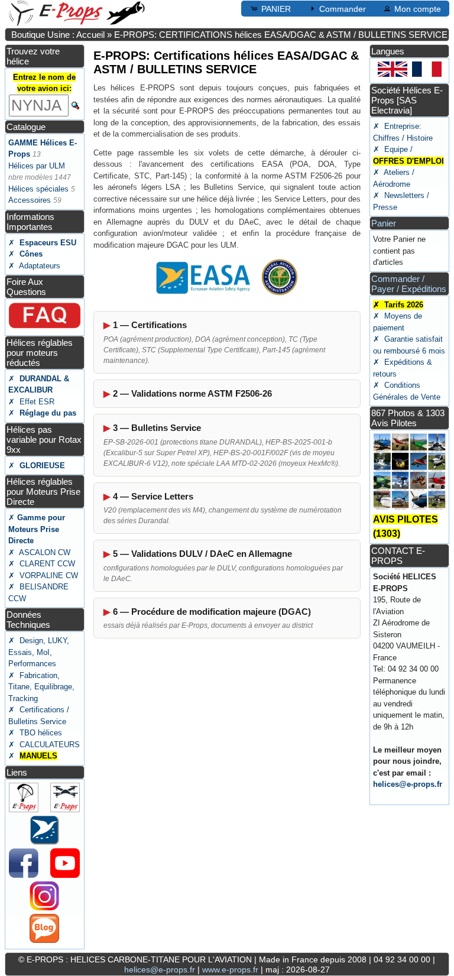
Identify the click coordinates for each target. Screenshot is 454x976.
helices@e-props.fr (407, 784)
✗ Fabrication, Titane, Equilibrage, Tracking (41, 687)
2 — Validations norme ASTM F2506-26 (192, 393)
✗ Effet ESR (31, 401)
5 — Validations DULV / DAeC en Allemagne (202, 554)
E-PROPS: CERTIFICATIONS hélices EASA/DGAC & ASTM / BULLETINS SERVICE (280, 35)
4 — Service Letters (153, 496)
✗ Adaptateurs (34, 265)
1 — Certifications (150, 325)
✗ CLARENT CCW (41, 563)
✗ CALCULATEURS (44, 744)
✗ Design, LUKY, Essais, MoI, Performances (38, 652)
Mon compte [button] (417, 9)
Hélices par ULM (36, 165)
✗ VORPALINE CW (43, 575)
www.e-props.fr (230, 969)
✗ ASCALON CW (39, 552)
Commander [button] (342, 9)
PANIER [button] (276, 9)
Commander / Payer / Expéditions (408, 284)
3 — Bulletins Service (157, 428)
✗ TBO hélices (35, 732)
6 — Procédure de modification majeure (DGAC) (212, 612)
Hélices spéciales (38, 188)
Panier (383, 223)
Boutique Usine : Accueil (58, 35)
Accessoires (29, 200)
